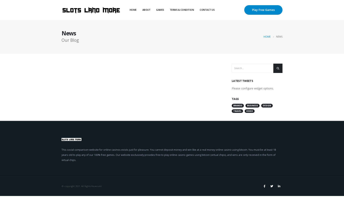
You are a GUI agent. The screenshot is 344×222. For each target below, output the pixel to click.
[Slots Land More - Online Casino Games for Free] (91, 10)
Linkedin (279, 186)
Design (267, 105)
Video (249, 111)
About (146, 10)
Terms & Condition (182, 10)
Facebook (264, 186)
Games (160, 10)
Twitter (272, 186)
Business (252, 105)
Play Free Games (263, 10)
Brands (237, 105)
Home (133, 10)
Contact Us (207, 10)
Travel (237, 111)
